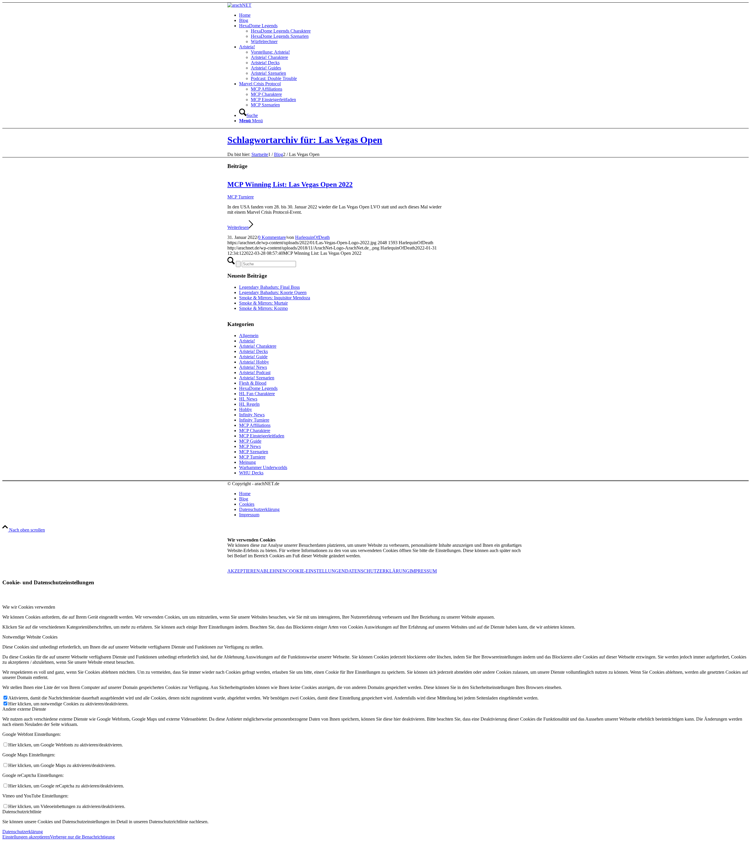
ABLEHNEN (273, 570)
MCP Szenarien (253, 451)
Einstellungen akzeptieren (26, 836)
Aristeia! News (253, 367)
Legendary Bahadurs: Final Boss (269, 287)
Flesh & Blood (252, 383)
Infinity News (252, 414)
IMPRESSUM (423, 570)
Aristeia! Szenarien (256, 377)
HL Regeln (249, 404)
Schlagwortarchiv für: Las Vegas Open (304, 140)
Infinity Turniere (254, 419)
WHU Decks (251, 472)
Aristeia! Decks (253, 351)
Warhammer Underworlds (263, 467)
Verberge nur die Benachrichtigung (82, 836)
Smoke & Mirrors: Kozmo (263, 308)
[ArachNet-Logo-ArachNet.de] (239, 5)
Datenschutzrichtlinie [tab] (21, 811)
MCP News (250, 446)
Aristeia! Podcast (254, 372)
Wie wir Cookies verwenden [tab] (28, 607)
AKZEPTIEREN (243, 570)
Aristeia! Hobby (254, 361)
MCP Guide (250, 441)
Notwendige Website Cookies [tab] (29, 636)
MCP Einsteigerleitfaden (261, 435)
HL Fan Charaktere (257, 393)
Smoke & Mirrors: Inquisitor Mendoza (274, 297)
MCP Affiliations (254, 425)
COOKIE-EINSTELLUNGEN (315, 570)
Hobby (245, 409)
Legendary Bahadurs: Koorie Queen (273, 292)
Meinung (247, 462)
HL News (248, 398)
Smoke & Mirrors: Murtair (263, 303)
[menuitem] (381, 15)
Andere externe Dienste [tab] (24, 709)
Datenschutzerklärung (22, 831)
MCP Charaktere (254, 430)
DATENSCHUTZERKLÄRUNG (377, 570)
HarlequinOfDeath (312, 237)
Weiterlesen (238, 227)
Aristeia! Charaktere (257, 346)
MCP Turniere (240, 196)
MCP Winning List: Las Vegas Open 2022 (290, 184)
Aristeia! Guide (253, 356)
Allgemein (248, 335)
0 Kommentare (272, 237)
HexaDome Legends (258, 388)
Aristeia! (247, 340)
